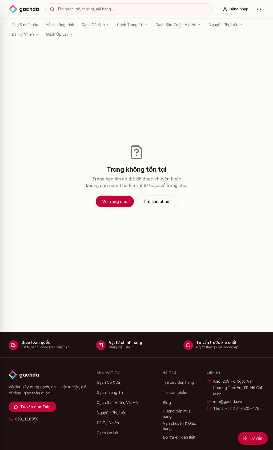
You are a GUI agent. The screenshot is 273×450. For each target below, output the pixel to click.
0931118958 (27, 419)
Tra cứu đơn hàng (178, 382)
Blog (167, 402)
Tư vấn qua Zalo (35, 406)
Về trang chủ (114, 201)
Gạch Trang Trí (130, 24)
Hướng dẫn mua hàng (177, 414)
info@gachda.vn (227, 401)
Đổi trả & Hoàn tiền (179, 437)
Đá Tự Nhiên (23, 34)
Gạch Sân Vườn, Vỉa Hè (175, 24)
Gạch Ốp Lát (57, 34)
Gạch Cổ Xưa (93, 24)
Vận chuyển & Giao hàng (179, 426)
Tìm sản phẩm (157, 201)
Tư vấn (256, 438)
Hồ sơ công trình (60, 24)
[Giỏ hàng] (258, 9)
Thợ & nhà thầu (25, 24)
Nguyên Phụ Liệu (223, 24)
